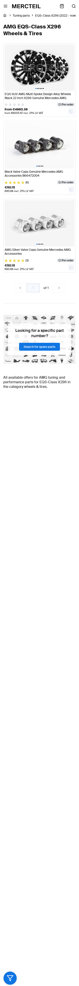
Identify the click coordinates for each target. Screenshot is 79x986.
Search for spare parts (39, 347)
